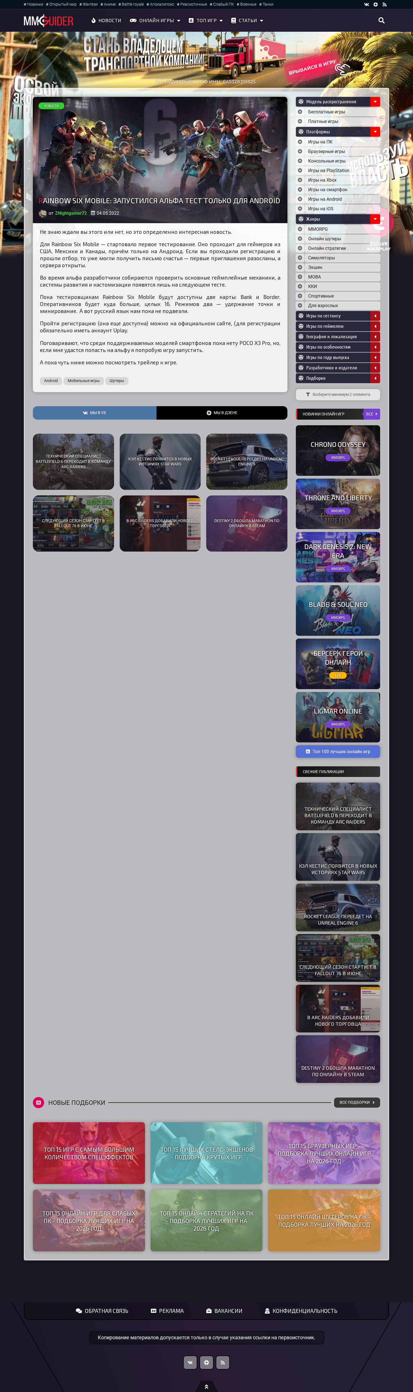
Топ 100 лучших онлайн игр (341, 751)
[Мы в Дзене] (206, 1363)
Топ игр (206, 20)
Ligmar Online (338, 711)
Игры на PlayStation (329, 170)
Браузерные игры (326, 151)
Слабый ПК (223, 4)
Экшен (315, 267)
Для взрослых (323, 305)
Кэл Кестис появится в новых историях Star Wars (160, 462)
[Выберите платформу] (300, 142)
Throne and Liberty (338, 497)
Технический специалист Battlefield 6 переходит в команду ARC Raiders (73, 461)
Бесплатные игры (326, 112)
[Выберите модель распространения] (300, 112)
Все (369, 414)
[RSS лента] (384, 4)
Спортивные (321, 296)
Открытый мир (63, 4)
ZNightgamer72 (71, 213)
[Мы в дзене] (375, 4)
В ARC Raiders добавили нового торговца (160, 523)
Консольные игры (327, 161)
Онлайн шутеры (324, 238)
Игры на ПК (320, 142)
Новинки (35, 4)
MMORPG (318, 229)
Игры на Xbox (322, 180)
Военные (248, 4)
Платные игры (323, 121)
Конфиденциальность (305, 1311)
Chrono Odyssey (338, 444)
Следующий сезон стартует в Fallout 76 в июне (73, 523)
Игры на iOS (320, 208)
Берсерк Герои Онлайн (338, 657)
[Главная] (48, 20)
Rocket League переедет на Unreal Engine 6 (246, 462)
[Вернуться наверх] (206, 1386)
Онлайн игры (156, 20)
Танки (268, 4)
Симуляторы (321, 257)
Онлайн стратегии (327, 248)
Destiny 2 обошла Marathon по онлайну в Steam (247, 523)
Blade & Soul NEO (338, 604)
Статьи (248, 20)
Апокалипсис (162, 4)
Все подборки (355, 1102)
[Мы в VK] (366, 4)
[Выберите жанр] (300, 229)
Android (51, 380)
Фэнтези (90, 4)
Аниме (110, 4)
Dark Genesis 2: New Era (338, 550)
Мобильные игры (84, 380)
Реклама (171, 1311)
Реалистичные (193, 4)
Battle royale (133, 4)
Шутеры (117, 380)
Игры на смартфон (327, 189)
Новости (109, 20)
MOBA (314, 277)
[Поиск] (381, 20)
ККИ (312, 286)
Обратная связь (106, 1311)
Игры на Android (325, 199)
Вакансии (228, 1311)
